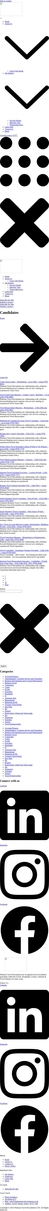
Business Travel (11, 683)
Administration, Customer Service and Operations (23, 679)
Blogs (7, 131)
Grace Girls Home (16, 71)
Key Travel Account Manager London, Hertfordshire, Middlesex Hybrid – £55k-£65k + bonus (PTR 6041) (24, 525)
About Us (8, 279)
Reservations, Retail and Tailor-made (18, 713)
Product (8, 711)
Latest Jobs (9, 127)
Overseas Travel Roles (13, 705)
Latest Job (4, 377)
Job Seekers (9, 283)
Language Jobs (10, 698)
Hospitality (9, 694)
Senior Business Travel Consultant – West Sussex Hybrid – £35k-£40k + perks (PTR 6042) (22, 513)
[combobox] (11, 591)
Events (7, 689)
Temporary (9, 718)
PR (6, 709)
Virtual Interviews (16, 125)
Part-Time (8, 707)
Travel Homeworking (13, 724)
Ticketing (8, 720)
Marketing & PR (11, 702)
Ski (6, 715)
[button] (24, 186)
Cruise (7, 687)
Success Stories (15, 120)
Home (7, 22)
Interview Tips (15, 123)
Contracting (9, 685)
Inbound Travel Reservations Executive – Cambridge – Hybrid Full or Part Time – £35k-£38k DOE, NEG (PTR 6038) (23, 562)
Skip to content (5, 1)
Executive (8, 692)
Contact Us (9, 129)
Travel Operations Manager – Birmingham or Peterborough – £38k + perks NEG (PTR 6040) (23, 538)
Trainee (7, 722)
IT (6, 696)
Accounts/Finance (11, 677)
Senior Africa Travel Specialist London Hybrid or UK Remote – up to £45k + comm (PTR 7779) (24, 448)
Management (10, 700)
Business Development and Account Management (23, 681)
